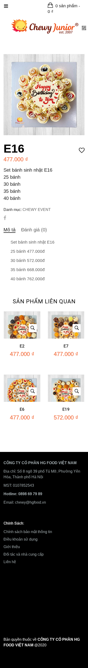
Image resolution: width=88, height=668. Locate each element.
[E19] (66, 377)
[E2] (22, 314)
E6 (22, 409)
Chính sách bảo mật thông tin (28, 532)
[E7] (66, 314)
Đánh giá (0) (34, 229)
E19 (65, 409)
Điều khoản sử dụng (21, 539)
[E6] (22, 377)
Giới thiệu (12, 547)
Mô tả (9, 229)
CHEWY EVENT (37, 210)
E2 (22, 346)
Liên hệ (10, 562)
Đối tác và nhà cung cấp (24, 554)
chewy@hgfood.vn (30, 502)
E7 (66, 346)
